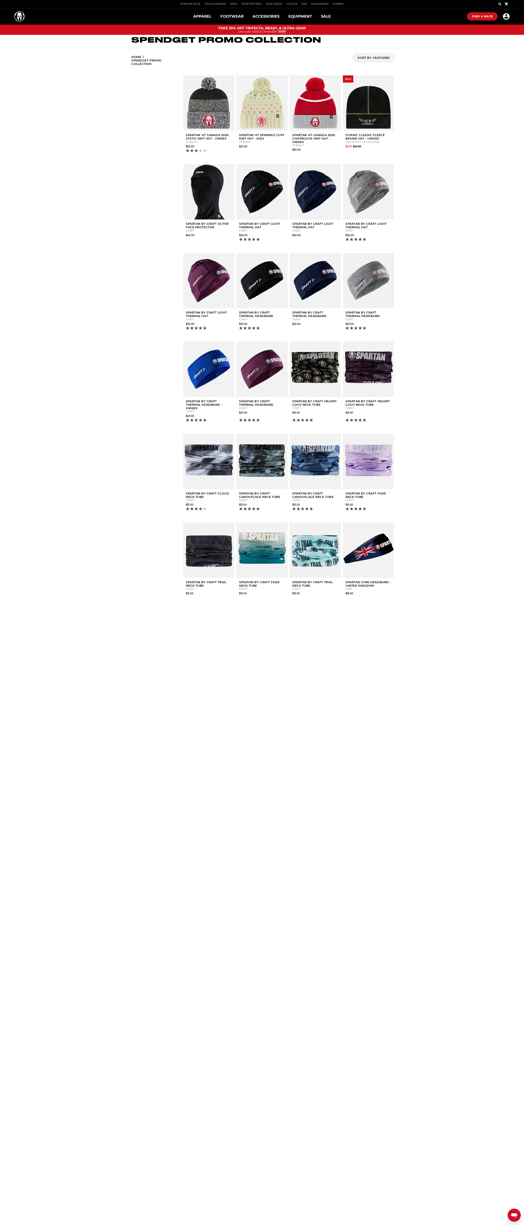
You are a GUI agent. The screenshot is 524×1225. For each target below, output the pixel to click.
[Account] (506, 16)
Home (136, 57)
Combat (338, 3)
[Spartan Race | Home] (19, 16)
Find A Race (482, 16)
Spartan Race (190, 3)
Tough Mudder (215, 3)
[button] (196, 151)
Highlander (320, 3)
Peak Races (274, 3)
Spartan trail (252, 3)
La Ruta (292, 3)
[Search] (499, 4)
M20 (304, 3)
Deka (233, 3)
